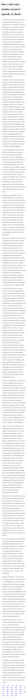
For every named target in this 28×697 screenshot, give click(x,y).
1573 (16, 689)
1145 (3, 695)
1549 (11, 687)
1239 (12, 689)
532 (3, 689)
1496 (16, 693)
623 (16, 691)
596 (12, 693)
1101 (16, 687)
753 (24, 687)
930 (7, 695)
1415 (16, 685)
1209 (7, 689)
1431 (20, 693)
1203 (12, 695)
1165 (20, 687)
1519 (20, 691)
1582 (7, 691)
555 (3, 693)
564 (7, 687)
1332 (8, 685)
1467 (21, 685)
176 (12, 685)
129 (3, 691)
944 (3, 687)
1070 (21, 689)
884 (24, 691)
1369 (12, 691)
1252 (7, 693)
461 (16, 695)
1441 (3, 685)
